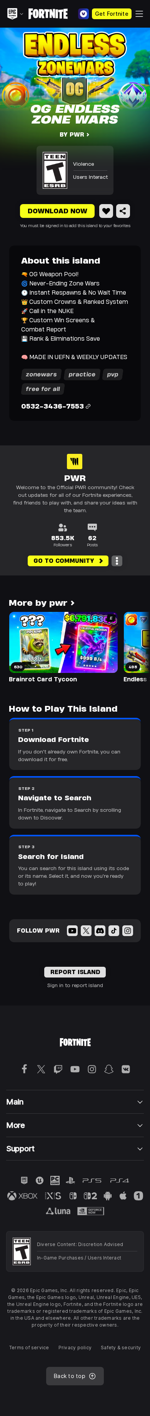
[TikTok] (113, 930)
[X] (86, 930)
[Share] (123, 211)
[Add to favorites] (106, 211)
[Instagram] (127, 930)
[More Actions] (117, 561)
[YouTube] (72, 930)
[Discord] (100, 930)
